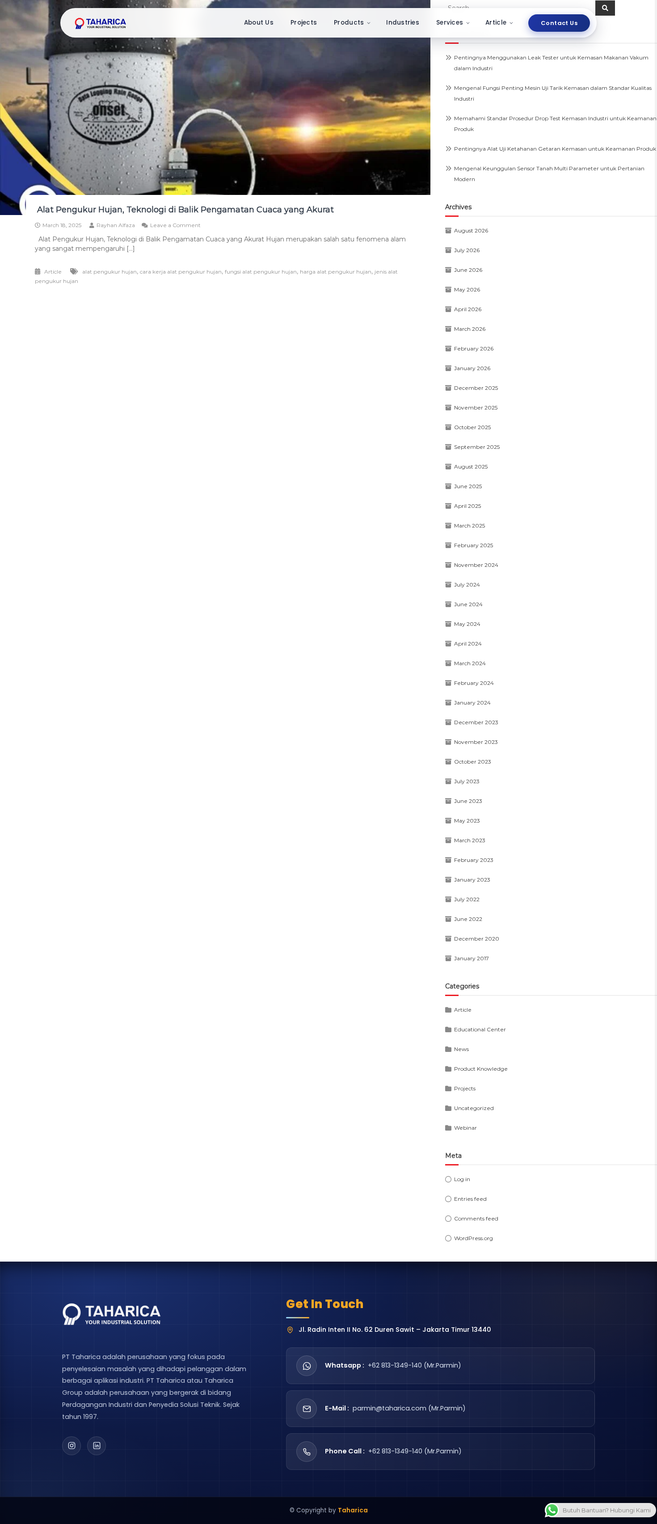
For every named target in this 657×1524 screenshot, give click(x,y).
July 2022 (467, 899)
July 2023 (467, 781)
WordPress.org (473, 1238)
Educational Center (480, 1029)
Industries (402, 22)
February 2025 (473, 545)
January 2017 (471, 958)
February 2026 (473, 348)
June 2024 (468, 604)
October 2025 (472, 427)
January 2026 (472, 368)
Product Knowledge (481, 1068)
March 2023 (469, 840)
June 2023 (468, 801)
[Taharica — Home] (100, 23)
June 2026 (468, 269)
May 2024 (467, 624)
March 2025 (469, 525)
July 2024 (467, 584)
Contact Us (559, 23)
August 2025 (471, 466)
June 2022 (468, 919)
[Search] (605, 8)
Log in (462, 1179)
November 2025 (475, 407)
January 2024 (472, 702)
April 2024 (468, 643)
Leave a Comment (175, 225)
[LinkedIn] (96, 1445)
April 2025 (467, 505)
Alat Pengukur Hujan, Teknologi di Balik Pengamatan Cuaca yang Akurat (184, 210)
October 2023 (472, 761)
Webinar (465, 1127)
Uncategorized (474, 1108)
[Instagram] (71, 1445)
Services (449, 22)
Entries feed (470, 1198)
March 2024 (470, 663)
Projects (304, 22)
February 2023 (473, 860)
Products (349, 22)
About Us (259, 22)
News (461, 1049)
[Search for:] (520, 8)
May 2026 (467, 289)
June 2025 (468, 486)
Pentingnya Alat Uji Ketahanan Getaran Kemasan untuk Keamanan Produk (555, 148)
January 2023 (472, 879)
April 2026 (467, 309)
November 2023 (476, 742)
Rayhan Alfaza (116, 225)
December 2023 (476, 722)
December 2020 (476, 938)
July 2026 (467, 250)
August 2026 (471, 230)
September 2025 (477, 446)
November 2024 (476, 564)
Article (495, 22)
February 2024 (474, 683)
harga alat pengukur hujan (335, 271)
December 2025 (476, 387)
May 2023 (467, 820)
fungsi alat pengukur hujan (261, 271)
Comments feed (476, 1218)
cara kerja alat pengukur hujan (181, 271)
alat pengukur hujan (109, 271)
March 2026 (469, 328)
